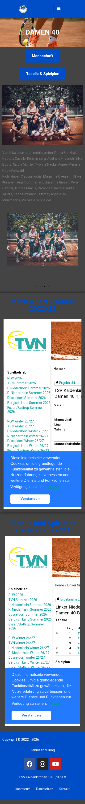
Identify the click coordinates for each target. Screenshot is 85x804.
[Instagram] (42, 764)
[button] (8, 248)
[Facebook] (29, 764)
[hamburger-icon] (58, 9)
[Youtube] (55, 764)
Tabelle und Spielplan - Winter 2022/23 (42, 526)
